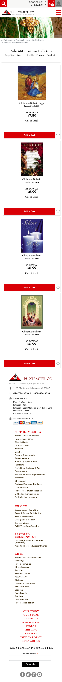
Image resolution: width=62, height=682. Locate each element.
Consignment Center (25, 520)
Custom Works (22, 523)
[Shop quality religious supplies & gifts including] (31, 499)
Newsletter (31, 622)
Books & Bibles (22, 586)
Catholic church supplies (27, 497)
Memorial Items (22, 574)
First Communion (23, 564)
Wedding (19, 561)
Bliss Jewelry (21, 481)
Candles (19, 452)
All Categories (7, 40)
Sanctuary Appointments (27, 461)
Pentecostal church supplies (28, 491)
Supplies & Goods (28, 432)
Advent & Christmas (35, 40)
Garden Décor (21, 487)
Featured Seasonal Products (28, 484)
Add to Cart (29, 135)
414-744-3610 (21, 393)
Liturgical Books (23, 445)
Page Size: (10, 55)
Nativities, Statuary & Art (27, 468)
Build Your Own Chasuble (27, 526)
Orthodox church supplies (27, 494)
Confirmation (21, 599)
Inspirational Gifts (24, 439)
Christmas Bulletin (31, 179)
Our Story (31, 611)
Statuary (19, 580)
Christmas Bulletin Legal (31, 103)
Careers (31, 633)
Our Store (31, 614)
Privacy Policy (31, 637)
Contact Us (31, 641)
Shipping (31, 629)
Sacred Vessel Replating (26, 510)
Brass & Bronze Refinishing (28, 513)
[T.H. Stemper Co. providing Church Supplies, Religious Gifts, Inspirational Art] (31, 380)
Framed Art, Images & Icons (28, 557)
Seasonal (20, 40)
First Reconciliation (24, 603)
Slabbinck (19, 478)
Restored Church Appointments (30, 474)
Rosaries (19, 570)
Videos (31, 626)
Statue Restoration (24, 516)
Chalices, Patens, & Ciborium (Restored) (29, 542)
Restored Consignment (25, 535)
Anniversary (21, 577)
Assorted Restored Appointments (31, 546)
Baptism (19, 596)
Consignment (21, 471)
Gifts (19, 553)
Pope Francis (21, 593)
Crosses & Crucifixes (25, 583)
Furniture (19, 465)
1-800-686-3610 (37, 2)
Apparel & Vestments (25, 455)
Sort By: (30, 55)
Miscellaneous (22, 567)
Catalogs (31, 618)
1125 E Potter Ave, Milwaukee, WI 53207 (31, 388)
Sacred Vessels (22, 458)
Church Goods (21, 442)
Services (21, 506)
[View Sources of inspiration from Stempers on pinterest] (34, 674)
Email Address (30, 653)
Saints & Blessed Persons (27, 436)
